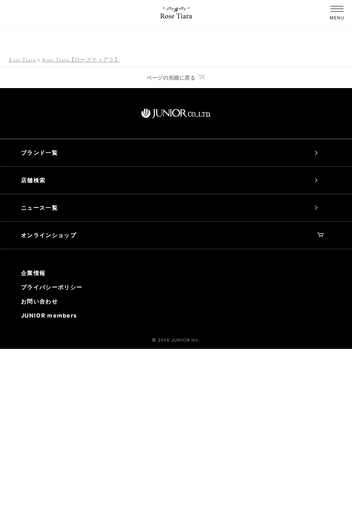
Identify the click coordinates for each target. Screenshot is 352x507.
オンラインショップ (48, 235)
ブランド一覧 (39, 152)
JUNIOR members (49, 315)
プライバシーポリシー (51, 287)
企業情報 (33, 272)
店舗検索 (33, 180)
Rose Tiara (22, 59)
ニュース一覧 (39, 207)
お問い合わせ (39, 301)
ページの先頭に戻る (171, 77)
